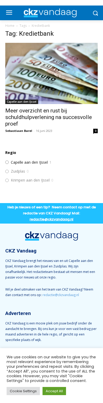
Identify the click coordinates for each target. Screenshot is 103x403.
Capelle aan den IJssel (21, 102)
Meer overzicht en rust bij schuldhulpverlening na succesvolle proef (48, 117)
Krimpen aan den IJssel (30, 180)
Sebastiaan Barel (18, 131)
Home (10, 25)
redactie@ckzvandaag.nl (61, 295)
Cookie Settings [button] (23, 391)
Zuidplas (18, 171)
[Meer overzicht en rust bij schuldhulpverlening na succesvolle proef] (51, 73)
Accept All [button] (54, 391)
